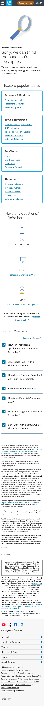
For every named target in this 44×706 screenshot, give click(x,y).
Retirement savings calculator (18, 124)
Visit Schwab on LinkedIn (21, 625)
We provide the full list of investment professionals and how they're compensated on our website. (21, 451)
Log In (39, 3)
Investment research (14, 135)
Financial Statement (25, 673)
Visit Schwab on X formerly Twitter (9, 625)
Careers (4, 679)
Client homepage (12, 160)
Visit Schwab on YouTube (3, 625)
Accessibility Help (7, 676)
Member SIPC (14, 613)
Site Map (25, 670)
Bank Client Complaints (10, 688)
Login (7, 156)
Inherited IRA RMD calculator (18, 132)
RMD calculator (12, 128)
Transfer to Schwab (13, 167)
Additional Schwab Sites (10, 670)
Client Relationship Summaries (12, 691)
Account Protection (24, 682)
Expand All (27, 338)
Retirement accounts (14, 104)
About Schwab (32, 676)
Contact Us (20, 676)
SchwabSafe (9, 667)
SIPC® (36, 682)
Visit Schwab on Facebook (15, 625)
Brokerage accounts (14, 100)
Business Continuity (8, 673)
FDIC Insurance (7, 685)
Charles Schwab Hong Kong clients (18, 606)
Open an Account (26, 3)
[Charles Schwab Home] (9, 3)
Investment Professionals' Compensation (24, 679)
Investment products (14, 107)
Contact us (10, 163)
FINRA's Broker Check (23, 685)
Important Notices (8, 682)
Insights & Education (14, 139)
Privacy (18, 667)
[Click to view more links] (41, 637)
